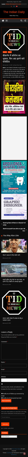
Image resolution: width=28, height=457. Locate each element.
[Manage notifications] (24, 453)
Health (9, 52)
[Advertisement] (14, 138)
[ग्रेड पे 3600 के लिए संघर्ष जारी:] (14, 240)
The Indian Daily (14, 12)
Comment (4, 341)
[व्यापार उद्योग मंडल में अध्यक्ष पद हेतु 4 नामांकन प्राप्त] (14, 291)
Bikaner (4, 52)
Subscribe (5, 424)
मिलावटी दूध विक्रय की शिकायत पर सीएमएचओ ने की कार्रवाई (14, 224)
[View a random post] (25, 20)
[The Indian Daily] (3, 20)
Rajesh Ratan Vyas (18, 65)
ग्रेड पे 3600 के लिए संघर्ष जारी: (11, 255)
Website (3, 377)
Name (3, 362)
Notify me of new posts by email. (12, 398)
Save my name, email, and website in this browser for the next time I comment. (12, 388)
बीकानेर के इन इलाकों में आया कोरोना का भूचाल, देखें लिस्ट (14, 230)
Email (3, 369)
